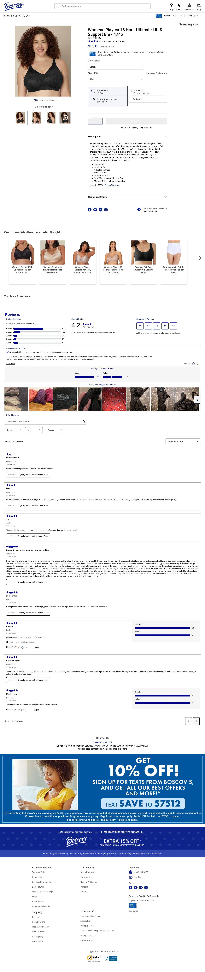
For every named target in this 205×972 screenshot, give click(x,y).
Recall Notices (38, 901)
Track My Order (194, 15)
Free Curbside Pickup (41, 927)
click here (122, 749)
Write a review (118, 41)
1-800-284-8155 (149, 211)
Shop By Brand (38, 922)
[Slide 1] (36, 118)
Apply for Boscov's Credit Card (142, 900)
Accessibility (85, 921)
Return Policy (86, 940)
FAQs (34, 897)
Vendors (84, 887)
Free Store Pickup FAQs (42, 892)
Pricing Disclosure (88, 935)
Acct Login (189, 9)
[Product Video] (65, 117)
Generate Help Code (41, 906)
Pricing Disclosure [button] (112, 185)
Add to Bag (136, 121)
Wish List (148, 128)
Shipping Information (41, 882)
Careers (83, 892)
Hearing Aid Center (88, 882)
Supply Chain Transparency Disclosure (97, 931)
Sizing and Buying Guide (156, 73)
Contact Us (37, 877)
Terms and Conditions (90, 916)
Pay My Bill (133, 911)
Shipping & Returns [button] (97, 197)
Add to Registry (131, 128)
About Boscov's (87, 872)
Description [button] (94, 136)
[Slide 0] (20, 118)
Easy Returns (38, 887)
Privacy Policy (86, 926)
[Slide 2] (51, 118)
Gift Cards (36, 917)
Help (171, 9)
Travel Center (86, 877)
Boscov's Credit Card (173, 15)
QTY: (91, 118)
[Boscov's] (14, 6)
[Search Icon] (57, 6)
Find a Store (37, 941)
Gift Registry (37, 936)
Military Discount (39, 932)
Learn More (108, 55)
